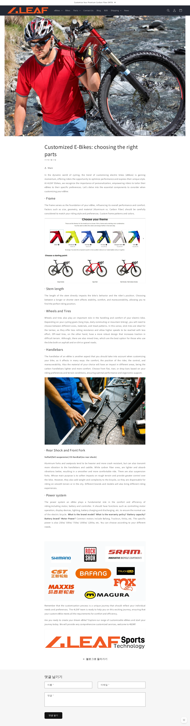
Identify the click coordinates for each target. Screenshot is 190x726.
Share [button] (50, 168)
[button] (58, 10)
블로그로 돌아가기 (96, 659)
